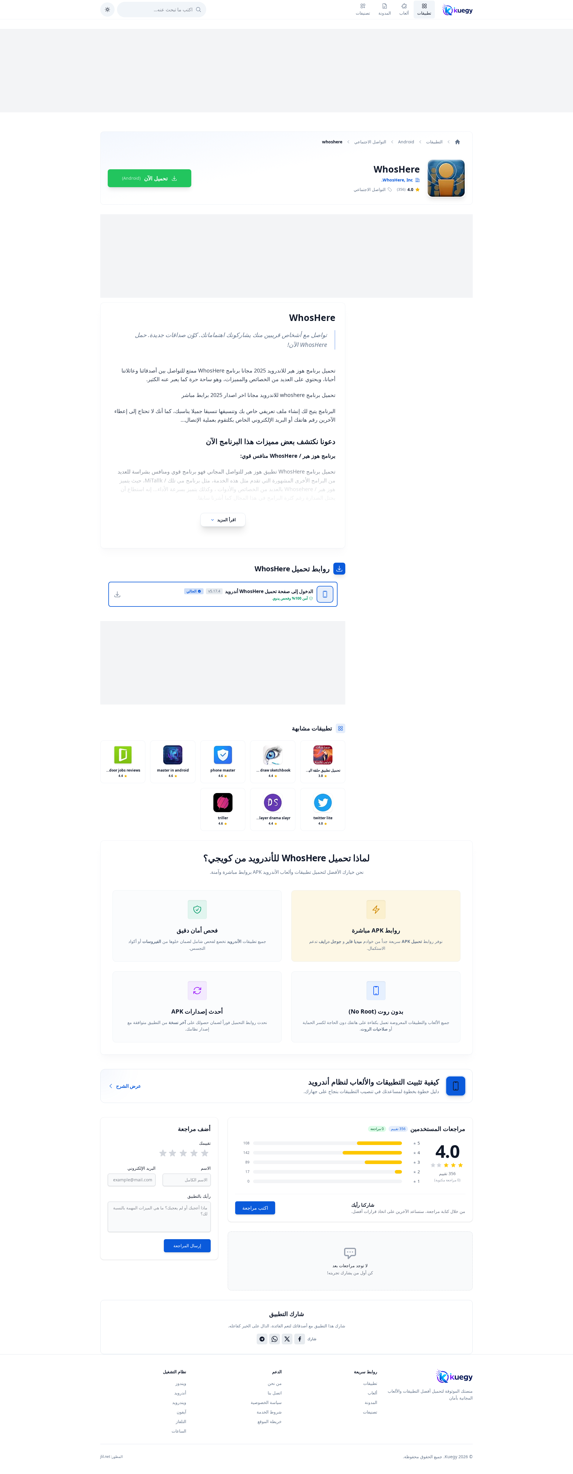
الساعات (179, 1431)
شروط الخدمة (269, 1412)
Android (406, 142)
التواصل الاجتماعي (370, 142)
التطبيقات (434, 142)
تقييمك (205, 1143)
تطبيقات (370, 1383)
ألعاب (372, 1393)
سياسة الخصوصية (266, 1402)
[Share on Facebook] (299, 1339)
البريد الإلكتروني (141, 1168)
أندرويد (180, 1393)
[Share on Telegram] (262, 1339)
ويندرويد (179, 1402)
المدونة (371, 1402)
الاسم (205, 1168)
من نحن (275, 1383)
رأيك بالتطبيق (199, 1196)
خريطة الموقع (270, 1421)
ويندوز (180, 1383)
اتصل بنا (275, 1393)
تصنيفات (370, 1412)
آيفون (181, 1412)
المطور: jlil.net (111, 1456)
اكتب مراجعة (255, 1208)
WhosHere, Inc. (397, 180)
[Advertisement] (286, 70)
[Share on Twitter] (287, 1339)
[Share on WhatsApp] (274, 1339)
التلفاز (181, 1421)
